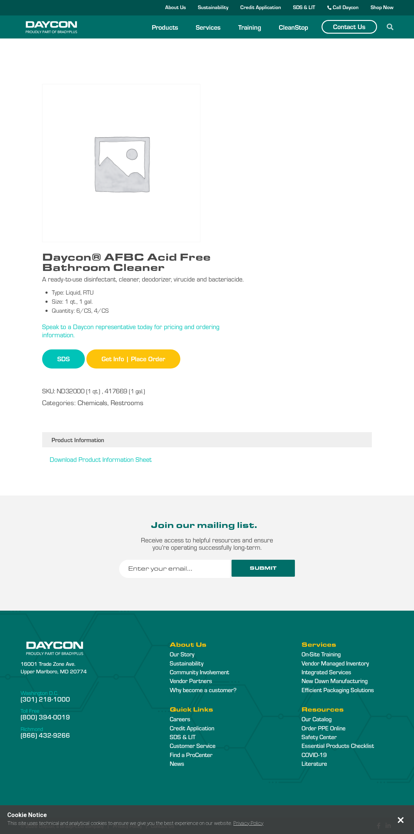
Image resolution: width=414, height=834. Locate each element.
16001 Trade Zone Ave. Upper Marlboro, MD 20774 (54, 667)
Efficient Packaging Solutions (338, 689)
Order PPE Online (324, 728)
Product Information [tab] (78, 439)
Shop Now (382, 7)
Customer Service (192, 745)
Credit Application (260, 7)
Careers (180, 719)
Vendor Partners (191, 680)
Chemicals (92, 402)
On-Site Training (321, 654)
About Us (175, 7)
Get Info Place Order (133, 358)
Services (208, 27)
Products (165, 27)
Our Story (182, 654)
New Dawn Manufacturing (335, 680)
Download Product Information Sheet (101, 459)
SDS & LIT (304, 7)
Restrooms (127, 402)
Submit (263, 568)
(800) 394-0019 (45, 716)
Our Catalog (317, 719)
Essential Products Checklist (338, 745)
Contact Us (349, 26)
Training (249, 27)
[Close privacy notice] (401, 820)
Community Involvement (199, 672)
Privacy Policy (248, 823)
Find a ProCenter (191, 754)
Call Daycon (345, 7)
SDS (63, 358)
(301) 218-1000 (45, 699)
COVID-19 (314, 754)
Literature (314, 763)
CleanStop (293, 27)
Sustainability (213, 7)
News (177, 763)
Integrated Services (326, 672)
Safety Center (319, 736)
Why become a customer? (203, 689)
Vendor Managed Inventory (335, 663)
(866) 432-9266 (45, 735)
